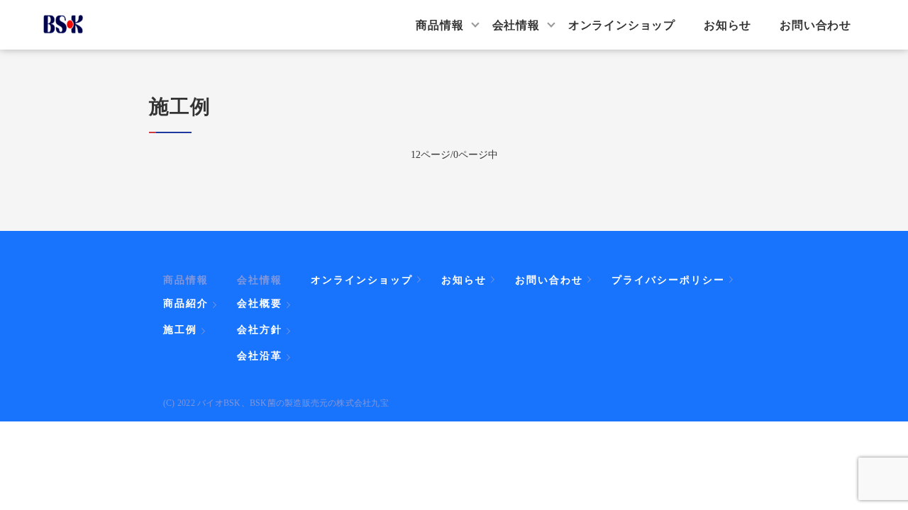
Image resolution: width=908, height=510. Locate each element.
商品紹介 (186, 303)
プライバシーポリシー (668, 279)
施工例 (180, 329)
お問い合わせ (815, 24)
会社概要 (259, 303)
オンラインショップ (621, 24)
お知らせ (727, 24)
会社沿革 (259, 355)
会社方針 (259, 329)
